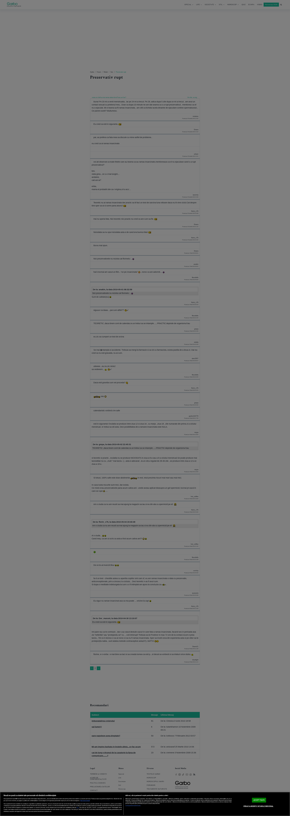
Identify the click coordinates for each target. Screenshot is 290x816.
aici (78, 807)
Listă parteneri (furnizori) (132, 805)
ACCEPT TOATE (259, 800)
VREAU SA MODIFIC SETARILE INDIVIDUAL (258, 806)
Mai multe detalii (85, 800)
